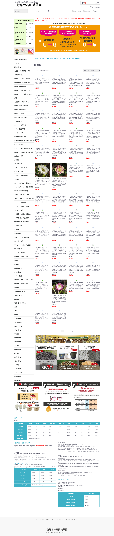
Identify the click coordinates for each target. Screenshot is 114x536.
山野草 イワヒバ (19, 113)
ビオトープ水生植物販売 (21, 175)
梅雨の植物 (17, 341)
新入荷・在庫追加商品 (20, 59)
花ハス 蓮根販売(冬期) (21, 191)
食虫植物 (16, 179)
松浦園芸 (77, 58)
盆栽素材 (16, 229)
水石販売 (16, 299)
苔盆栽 (16, 260)
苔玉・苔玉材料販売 (20, 252)
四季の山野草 (18, 326)
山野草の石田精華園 (28, 5)
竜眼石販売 (17, 318)
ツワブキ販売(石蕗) (19, 129)
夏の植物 (16, 345)
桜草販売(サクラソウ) (20, 136)
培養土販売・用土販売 (20, 291)
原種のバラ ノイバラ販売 (21, 237)
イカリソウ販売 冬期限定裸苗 (23, 148)
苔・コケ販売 (18, 249)
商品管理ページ (18, 380)
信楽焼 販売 (18, 295)
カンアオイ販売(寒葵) (20, 125)
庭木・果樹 (17, 233)
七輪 (15, 310)
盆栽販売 (16, 264)
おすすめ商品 (18, 322)
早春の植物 (17, 330)
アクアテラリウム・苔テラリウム (23, 280)
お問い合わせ (74, 519)
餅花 (15, 98)
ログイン (97, 11)
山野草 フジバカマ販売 (21, 106)
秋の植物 (16, 353)
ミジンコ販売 (18, 276)
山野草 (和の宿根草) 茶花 (22, 71)
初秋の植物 (17, 349)
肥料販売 (16, 287)
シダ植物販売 (18, 121)
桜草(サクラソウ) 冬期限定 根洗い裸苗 (24, 140)
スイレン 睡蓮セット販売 (21, 206)
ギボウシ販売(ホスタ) (20, 117)
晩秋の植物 (17, 357)
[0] (82, 3)
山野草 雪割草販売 (20, 109)
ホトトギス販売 (18, 133)
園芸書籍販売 (18, 268)
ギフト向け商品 (18, 75)
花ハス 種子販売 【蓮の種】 (23, 183)
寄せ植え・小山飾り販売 (21, 256)
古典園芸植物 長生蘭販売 (21, 222)
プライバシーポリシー (51, 519)
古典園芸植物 (18, 225)
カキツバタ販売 (18, 210)
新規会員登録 (77, 11)
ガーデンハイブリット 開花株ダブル (64, 58)
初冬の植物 (17, 361)
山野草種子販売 (18, 156)
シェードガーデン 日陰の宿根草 (23, 187)
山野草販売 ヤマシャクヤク (22, 82)
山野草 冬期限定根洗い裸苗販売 (23, 152)
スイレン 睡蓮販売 (20, 202)
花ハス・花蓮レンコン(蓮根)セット (24, 198)
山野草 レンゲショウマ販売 (22, 78)
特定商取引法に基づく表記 (63, 519)
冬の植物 (16, 365)
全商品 (37, 58)
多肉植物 (16, 160)
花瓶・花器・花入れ (20, 303)
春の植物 (16, 334)
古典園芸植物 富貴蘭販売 (21, 218)
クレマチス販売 (18, 171)
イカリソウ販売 (18, 144)
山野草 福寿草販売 (20, 86)
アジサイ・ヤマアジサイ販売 (22, 245)
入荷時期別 (17, 368)
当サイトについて (40, 519)
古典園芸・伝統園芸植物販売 (22, 214)
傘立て (16, 314)
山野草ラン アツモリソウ (21, 102)
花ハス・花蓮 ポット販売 (21, 194)
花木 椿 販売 (18, 241)
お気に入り (88, 11)
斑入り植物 (17, 67)
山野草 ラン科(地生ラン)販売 (22, 90)
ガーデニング (18, 164)
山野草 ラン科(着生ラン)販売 (22, 94)
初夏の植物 (17, 338)
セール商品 (17, 376)
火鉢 (15, 307)
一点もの (16, 63)
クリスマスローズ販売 (20, 167)
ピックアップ (18, 372)
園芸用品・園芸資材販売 (21, 283)
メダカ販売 (17, 272)
